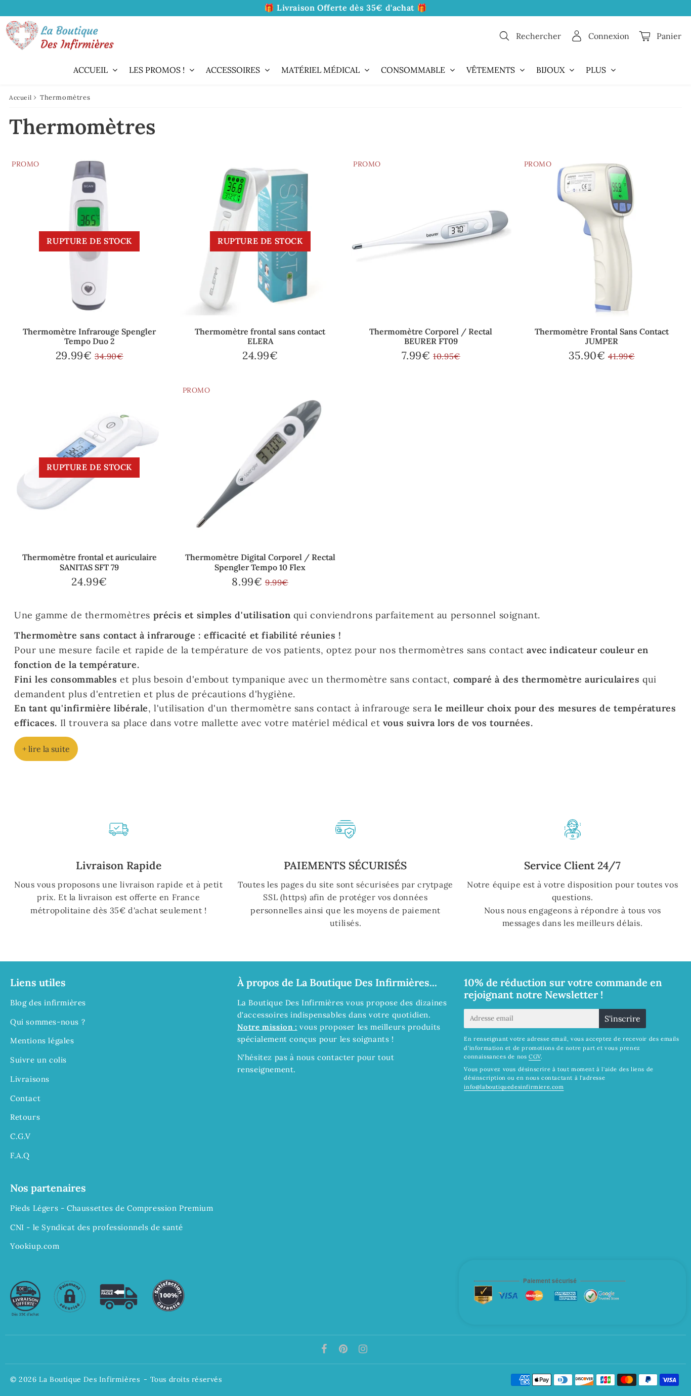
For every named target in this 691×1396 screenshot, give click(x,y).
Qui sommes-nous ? (47, 1022)
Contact (25, 1098)
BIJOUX (550, 70)
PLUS (596, 70)
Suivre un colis (38, 1060)
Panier (669, 36)
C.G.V (20, 1136)
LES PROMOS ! (157, 70)
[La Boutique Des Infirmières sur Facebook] (325, 1350)
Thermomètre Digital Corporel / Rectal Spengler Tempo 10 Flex (260, 562)
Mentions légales (42, 1040)
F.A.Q (20, 1155)
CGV (535, 1056)
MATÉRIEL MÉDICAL (320, 70)
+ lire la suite (46, 749)
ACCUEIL (90, 70)
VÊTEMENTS (490, 70)
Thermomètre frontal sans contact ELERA (260, 336)
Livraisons (30, 1079)
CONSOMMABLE (413, 70)
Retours (25, 1117)
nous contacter (325, 1057)
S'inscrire (622, 1018)
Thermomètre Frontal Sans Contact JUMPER (602, 336)
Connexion (608, 36)
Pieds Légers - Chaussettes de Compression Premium (111, 1208)
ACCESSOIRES (233, 70)
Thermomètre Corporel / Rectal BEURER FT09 (430, 336)
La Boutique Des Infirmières (89, 1379)
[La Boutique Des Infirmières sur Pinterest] (344, 1350)
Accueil (20, 97)
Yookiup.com (35, 1246)
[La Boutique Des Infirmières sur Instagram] (363, 1350)
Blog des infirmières (48, 1002)
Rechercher (538, 36)
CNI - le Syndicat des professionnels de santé (96, 1227)
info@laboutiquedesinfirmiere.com (514, 1086)
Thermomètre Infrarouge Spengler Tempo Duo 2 (89, 336)
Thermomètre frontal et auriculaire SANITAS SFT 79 (89, 562)
